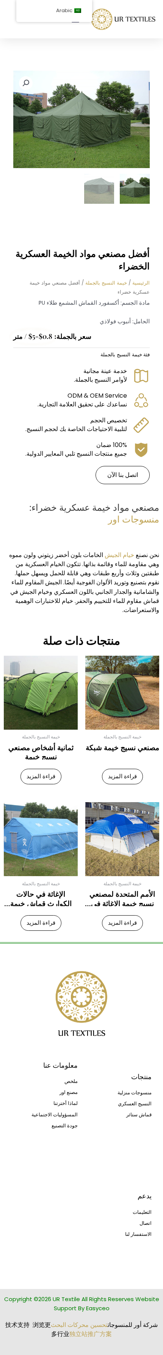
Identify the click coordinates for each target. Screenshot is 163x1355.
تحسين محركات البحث (79, 1324)
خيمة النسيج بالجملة (106, 282)
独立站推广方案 (90, 1334)
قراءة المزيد (122, 776)
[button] (26, 83)
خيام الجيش (119, 555)
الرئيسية (141, 282)
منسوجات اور (133, 519)
